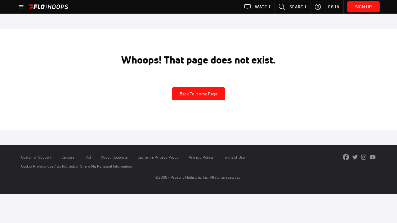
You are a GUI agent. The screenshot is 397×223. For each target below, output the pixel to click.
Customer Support (36, 157)
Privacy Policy (201, 157)
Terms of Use (234, 157)
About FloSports (114, 157)
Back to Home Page (199, 94)
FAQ (87, 157)
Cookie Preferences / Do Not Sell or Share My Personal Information (76, 166)
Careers (68, 157)
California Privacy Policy (158, 157)
